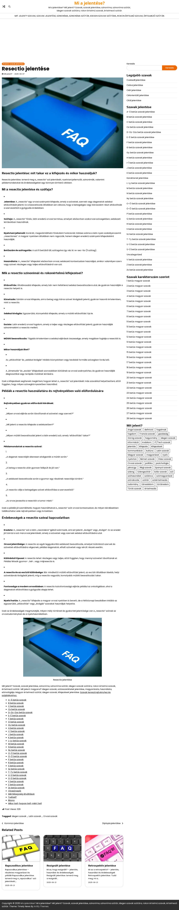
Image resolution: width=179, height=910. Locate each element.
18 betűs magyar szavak (139, 367)
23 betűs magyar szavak (139, 392)
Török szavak (134, 488)
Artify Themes (41, 906)
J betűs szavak (15, 734)
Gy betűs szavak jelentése (140, 152)
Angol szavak (134, 429)
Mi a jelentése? (89, 3)
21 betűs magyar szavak (139, 382)
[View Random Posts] (4, 6)
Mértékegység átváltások (21, 794)
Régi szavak (146, 467)
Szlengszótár (144, 471)
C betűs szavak (16, 706)
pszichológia (162, 463)
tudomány (133, 484)
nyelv (165, 454)
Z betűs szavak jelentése (139, 264)
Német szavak (147, 459)
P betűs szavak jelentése (139, 213)
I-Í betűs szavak (16, 731)
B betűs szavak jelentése (139, 116)
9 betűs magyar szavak (139, 321)
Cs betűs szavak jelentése (140, 127)
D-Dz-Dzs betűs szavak (20, 712)
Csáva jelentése (135, 85)
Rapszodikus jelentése (19, 865)
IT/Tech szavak (162, 442)
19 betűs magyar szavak (139, 372)
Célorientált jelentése (138, 95)
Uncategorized (134, 254)
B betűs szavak (16, 703)
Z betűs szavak (15, 784)
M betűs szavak (16, 743)
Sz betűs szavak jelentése (140, 234)
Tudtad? (12, 797)
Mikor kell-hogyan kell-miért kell (25, 803)
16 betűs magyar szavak (139, 357)
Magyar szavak (135, 454)
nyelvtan (132, 459)
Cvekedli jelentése (136, 80)
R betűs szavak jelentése (13, 64)
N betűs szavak (16, 746)
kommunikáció (135, 450)
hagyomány (151, 438)
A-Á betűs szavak (17, 699)
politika (149, 463)
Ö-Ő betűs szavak (17, 756)
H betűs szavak (16, 728)
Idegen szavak (19, 816)
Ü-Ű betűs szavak (17, 778)
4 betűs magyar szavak (139, 296)
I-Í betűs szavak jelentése (140, 162)
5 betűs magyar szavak (139, 301)
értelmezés (150, 488)
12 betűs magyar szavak (139, 336)
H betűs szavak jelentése (139, 157)
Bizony (11, 800)
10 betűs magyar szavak (139, 326)
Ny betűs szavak (16, 750)
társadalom (148, 484)
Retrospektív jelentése (102, 865)
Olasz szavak (164, 459)
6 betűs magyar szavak (139, 306)
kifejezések (156, 446)
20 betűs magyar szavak (139, 377)
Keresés (131, 63)
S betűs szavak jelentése (139, 229)
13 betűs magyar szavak (139, 341)
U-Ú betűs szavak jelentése (141, 244)
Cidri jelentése (134, 90)
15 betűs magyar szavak (139, 352)
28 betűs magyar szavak (139, 418)
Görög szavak (135, 438)
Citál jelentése (134, 100)
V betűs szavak (16, 781)
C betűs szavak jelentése (139, 122)
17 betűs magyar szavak (139, 362)
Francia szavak (147, 433)
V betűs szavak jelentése (139, 259)
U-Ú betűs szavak (17, 775)
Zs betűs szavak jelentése (140, 269)
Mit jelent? (8, 74)
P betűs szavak (16, 759)
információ (133, 442)
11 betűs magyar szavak (139, 331)
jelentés (132, 446)
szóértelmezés (159, 480)
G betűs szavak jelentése (139, 147)
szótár (145, 480)
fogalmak (161, 429)
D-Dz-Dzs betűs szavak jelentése (144, 132)
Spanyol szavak (163, 467)
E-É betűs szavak (17, 715)
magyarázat (152, 454)
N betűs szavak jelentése (139, 193)
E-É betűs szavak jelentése (140, 137)
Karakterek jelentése (137, 178)
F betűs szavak (15, 718)
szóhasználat (134, 475)
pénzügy (132, 467)
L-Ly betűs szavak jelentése (141, 183)
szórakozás (133, 480)
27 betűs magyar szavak (139, 413)
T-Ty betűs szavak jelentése (141, 239)
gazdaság (163, 433)
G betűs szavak (16, 721)
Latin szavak (35, 816)
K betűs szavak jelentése (139, 172)
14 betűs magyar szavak (139, 347)
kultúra (149, 450)
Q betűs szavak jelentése (139, 218)
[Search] (9, 6)
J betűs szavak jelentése (139, 167)
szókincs (148, 475)
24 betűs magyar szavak (139, 398)
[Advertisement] (89, 40)
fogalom (132, 433)
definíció (148, 429)
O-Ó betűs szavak (17, 753)
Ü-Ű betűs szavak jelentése (141, 249)
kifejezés (143, 446)
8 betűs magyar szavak (139, 316)
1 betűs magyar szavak (138, 280)
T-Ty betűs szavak (17, 772)
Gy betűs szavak (16, 725)
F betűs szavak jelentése (139, 142)
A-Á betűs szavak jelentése (141, 111)
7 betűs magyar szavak (139, 311)
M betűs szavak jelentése (140, 188)
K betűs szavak (16, 737)
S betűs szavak (15, 765)
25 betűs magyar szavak (139, 403)
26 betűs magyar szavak (139, 408)
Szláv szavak (160, 471)
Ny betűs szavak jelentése (140, 198)
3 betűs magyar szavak (139, 290)
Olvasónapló (14, 790)
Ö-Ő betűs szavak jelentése (141, 208)
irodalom (146, 442)
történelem (163, 484)
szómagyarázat (164, 475)
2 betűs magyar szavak (139, 285)
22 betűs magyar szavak (139, 387)
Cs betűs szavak (16, 709)
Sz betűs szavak (16, 768)
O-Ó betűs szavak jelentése (141, 203)
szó (171, 471)
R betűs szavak (16, 762)
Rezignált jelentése (58, 865)
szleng (131, 471)
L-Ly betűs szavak (17, 740)
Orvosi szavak (50, 816)
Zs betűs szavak (16, 787)
